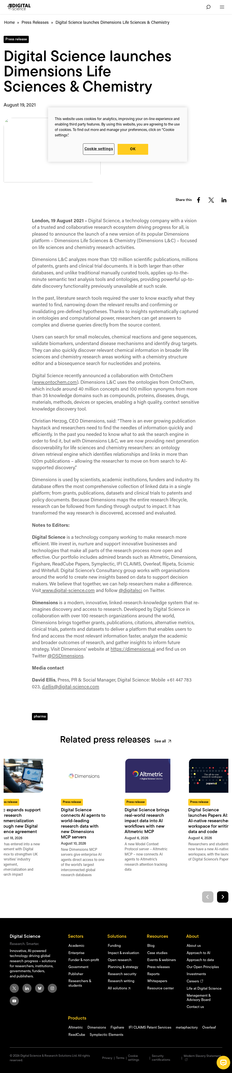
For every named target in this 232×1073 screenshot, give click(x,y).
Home (9, 23)
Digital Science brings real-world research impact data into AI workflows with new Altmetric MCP (147, 821)
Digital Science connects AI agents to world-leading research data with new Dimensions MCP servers (83, 824)
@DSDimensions (65, 656)
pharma (40, 716)
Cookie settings (99, 149)
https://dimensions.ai (133, 649)
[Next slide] (222, 897)
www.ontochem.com (55, 382)
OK (133, 149)
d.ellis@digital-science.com (70, 687)
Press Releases (35, 23)
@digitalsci (130, 590)
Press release (16, 39)
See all (160, 742)
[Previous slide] (207, 897)
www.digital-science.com (68, 590)
